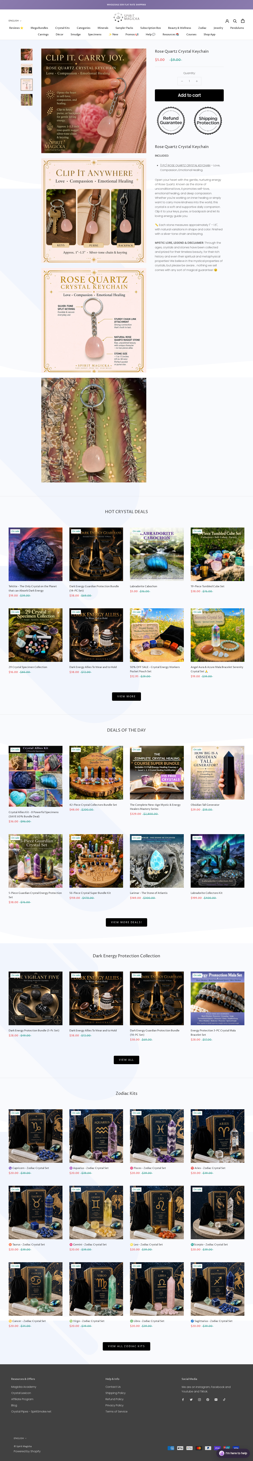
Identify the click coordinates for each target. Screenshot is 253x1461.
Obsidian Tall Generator (205, 805)
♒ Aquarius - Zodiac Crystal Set (89, 1168)
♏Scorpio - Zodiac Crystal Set (209, 1244)
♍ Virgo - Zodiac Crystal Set (86, 1321)
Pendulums (237, 28)
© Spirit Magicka (23, 1446)
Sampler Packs (124, 28)
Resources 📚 (171, 34)
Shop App (209, 34)
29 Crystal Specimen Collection (28, 667)
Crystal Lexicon (21, 1393)
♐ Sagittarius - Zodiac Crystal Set (212, 1321)
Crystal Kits (62, 28)
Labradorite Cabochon (143, 586)
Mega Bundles (39, 28)
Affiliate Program (22, 1399)
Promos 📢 (132, 34)
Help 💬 (150, 34)
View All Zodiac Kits (126, 1346)
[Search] (235, 21)
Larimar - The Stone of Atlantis (148, 893)
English (14, 20)
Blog (14, 1405)
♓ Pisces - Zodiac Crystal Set (148, 1168)
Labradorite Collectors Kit (207, 893)
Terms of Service (117, 1411)
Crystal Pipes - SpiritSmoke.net (31, 1411)
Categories (83, 28)
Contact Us (113, 1387)
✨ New (113, 34)
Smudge (76, 34)
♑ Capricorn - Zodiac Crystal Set (29, 1168)
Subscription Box (150, 28)
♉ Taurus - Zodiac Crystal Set (27, 1244)
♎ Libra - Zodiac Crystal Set (147, 1321)
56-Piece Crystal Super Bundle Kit (90, 893)
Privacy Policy (115, 1405)
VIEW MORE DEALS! (126, 922)
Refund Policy (115, 1399)
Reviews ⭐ (16, 28)
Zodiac (202, 28)
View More (126, 696)
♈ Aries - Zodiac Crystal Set (208, 1168)
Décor (59, 34)
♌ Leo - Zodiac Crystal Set (146, 1244)
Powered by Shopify (27, 1451)
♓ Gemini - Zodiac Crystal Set (88, 1244)
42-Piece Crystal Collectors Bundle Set (93, 805)
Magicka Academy (23, 1387)
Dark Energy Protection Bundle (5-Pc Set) (34, 1030)
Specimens (94, 34)
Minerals (103, 28)
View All (126, 1060)
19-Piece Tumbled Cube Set (207, 586)
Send (241, 1440)
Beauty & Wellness (179, 28)
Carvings (43, 34)
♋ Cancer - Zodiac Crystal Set (27, 1321)
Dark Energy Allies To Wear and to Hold (93, 667)
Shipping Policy (116, 1393)
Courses (191, 34)
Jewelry (218, 28)
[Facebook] (183, 1399)
